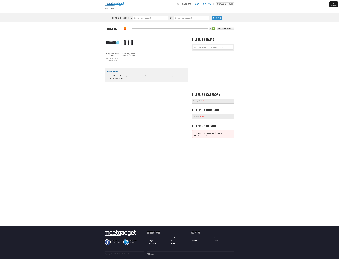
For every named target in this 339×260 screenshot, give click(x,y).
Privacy (195, 241)
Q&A (197, 4)
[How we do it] (119, 28)
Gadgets (186, 4)
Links (194, 238)
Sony (198, 116)
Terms (216, 241)
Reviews (207, 4)
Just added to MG (224, 28)
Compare (217, 17)
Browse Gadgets (225, 4)
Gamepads (200, 101)
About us (217, 238)
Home (106, 8)
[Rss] (125, 28)
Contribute (152, 243)
